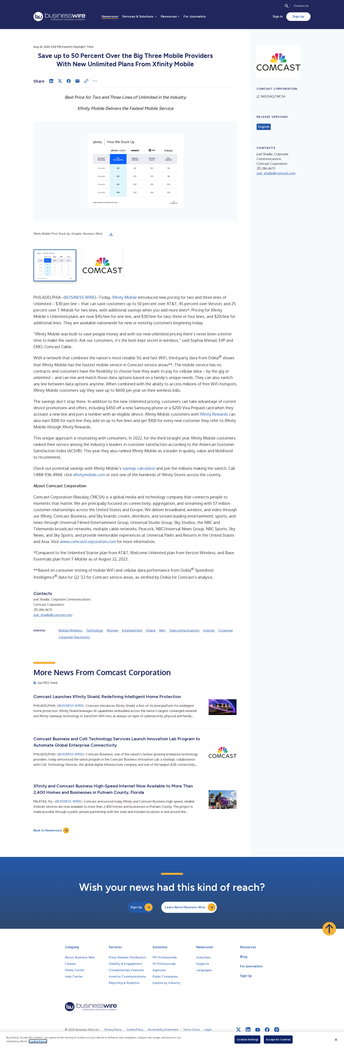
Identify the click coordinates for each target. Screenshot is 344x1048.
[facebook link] (267, 1029)
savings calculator (138, 468)
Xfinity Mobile (124, 297)
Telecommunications (184, 630)
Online (150, 630)
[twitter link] (238, 1029)
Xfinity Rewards (214, 414)
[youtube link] (257, 1030)
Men (162, 630)
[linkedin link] (248, 1029)
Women (112, 630)
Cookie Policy (38, 1041)
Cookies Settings (247, 1039)
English (263, 127)
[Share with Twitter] (60, 81)
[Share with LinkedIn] (51, 81)
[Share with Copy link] (86, 81)
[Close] (336, 1040)
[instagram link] (276, 1029)
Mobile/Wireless (70, 630)
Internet (209, 630)
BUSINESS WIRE (80, 297)
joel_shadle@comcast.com (52, 615)
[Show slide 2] (102, 265)
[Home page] (59, 16)
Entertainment (132, 630)
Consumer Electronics (74, 637)
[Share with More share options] (95, 81)
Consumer (225, 630)
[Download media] (111, 234)
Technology (94, 630)
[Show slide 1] (54, 265)
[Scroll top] (329, 929)
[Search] (286, 6)
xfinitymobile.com (89, 474)
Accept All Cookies (278, 1039)
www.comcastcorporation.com (88, 541)
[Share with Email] (77, 81)
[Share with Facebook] (68, 81)
